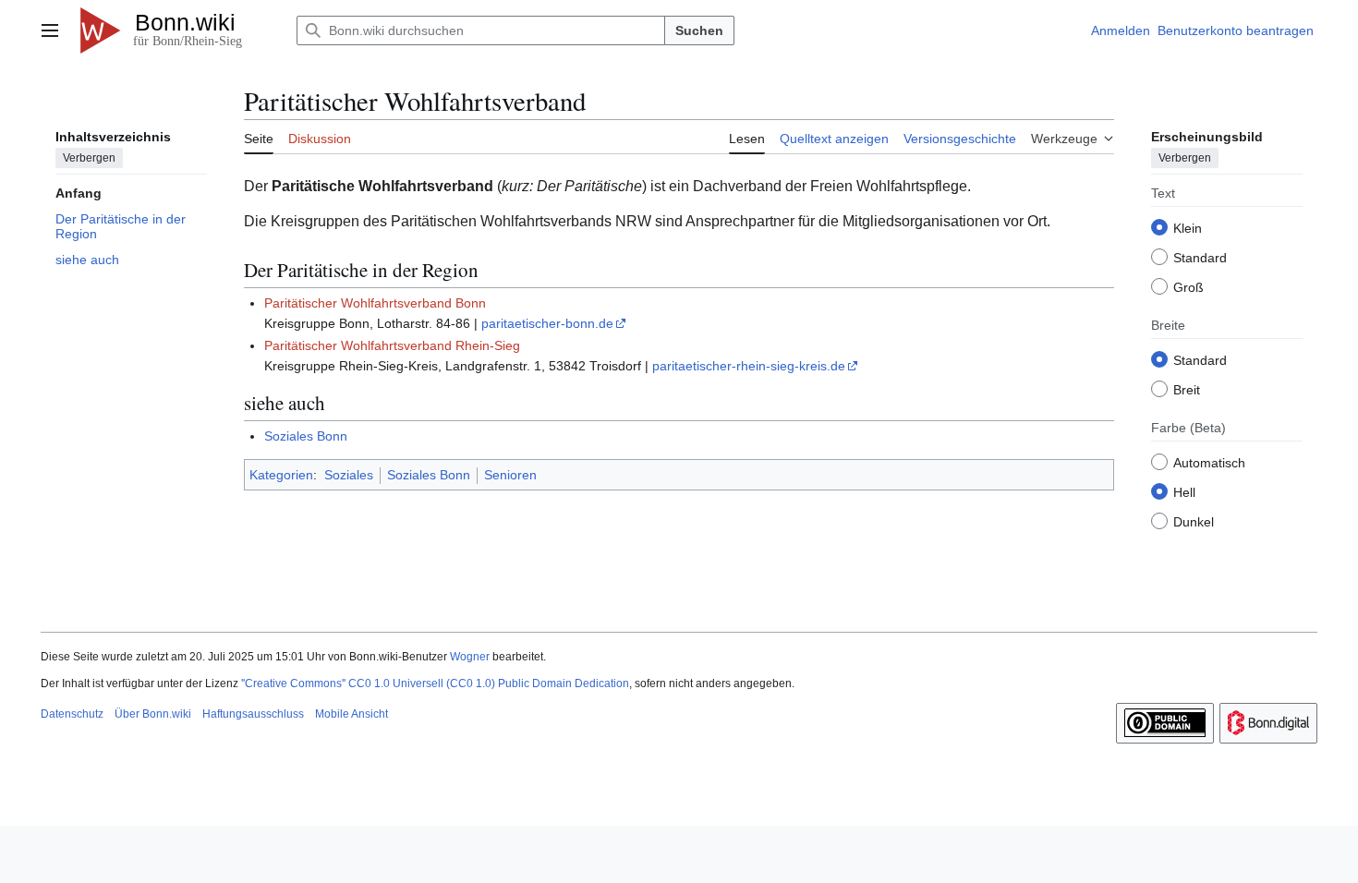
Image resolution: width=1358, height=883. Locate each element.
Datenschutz (72, 714)
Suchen (699, 30)
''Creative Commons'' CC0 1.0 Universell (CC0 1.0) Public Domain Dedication (435, 683)
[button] (50, 30)
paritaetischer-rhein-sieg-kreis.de (748, 365)
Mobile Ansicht (351, 714)
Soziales (348, 474)
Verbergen (89, 157)
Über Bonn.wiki (153, 714)
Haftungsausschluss (253, 714)
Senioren (510, 474)
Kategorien (281, 474)
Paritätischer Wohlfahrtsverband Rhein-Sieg (392, 345)
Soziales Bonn (305, 436)
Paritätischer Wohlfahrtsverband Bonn (375, 303)
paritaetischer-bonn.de (547, 323)
